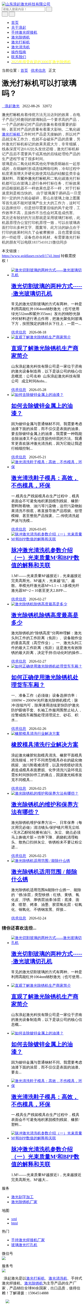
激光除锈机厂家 (24, 1202)
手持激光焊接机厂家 (28, 1240)
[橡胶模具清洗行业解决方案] (35, 734)
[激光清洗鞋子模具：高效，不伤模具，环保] (46, 467)
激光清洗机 (20, 47)
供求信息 (38, 70)
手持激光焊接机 (24, 32)
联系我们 (18, 57)
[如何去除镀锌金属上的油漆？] (37, 395)
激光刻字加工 (22, 1197)
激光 (5, 115)
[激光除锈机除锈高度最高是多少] (39, 604)
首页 (15, 23)
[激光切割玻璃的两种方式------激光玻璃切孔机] (46, 275)
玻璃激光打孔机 (24, 1245)
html (14, 1223)
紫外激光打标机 (34, 178)
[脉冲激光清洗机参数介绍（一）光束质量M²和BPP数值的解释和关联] (46, 539)
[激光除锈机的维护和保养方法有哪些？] (44, 793)
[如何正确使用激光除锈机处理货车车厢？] (46, 666)
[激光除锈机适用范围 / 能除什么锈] (40, 861)
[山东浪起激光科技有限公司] (26, 4)
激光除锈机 (20, 37)
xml (14, 1219)
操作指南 (18, 52)
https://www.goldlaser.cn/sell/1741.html (31, 256)
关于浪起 (18, 27)
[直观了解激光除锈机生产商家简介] (41, 337)
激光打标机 (20, 42)
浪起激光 (11, 106)
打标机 (15, 115)
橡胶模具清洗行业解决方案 (44, 745)
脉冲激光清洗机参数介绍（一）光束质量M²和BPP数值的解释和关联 (45, 557)
